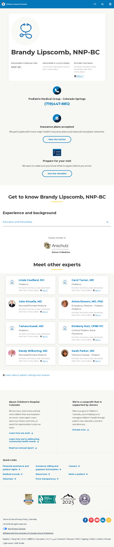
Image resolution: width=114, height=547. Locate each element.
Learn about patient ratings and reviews (27, 375)
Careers (73, 466)
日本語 (92, 539)
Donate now (79, 430)
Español (6, 539)
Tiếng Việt (15, 539)
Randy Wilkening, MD (33, 350)
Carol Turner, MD (83, 280)
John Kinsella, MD (30, 301)
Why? (80, 76)
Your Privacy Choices (16, 529)
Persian (108, 539)
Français (70, 539)
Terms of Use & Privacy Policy (15, 519)
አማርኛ (47, 539)
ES (96, 4)
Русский (40, 539)
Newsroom (41, 474)
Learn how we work (19, 433)
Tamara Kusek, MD (31, 326)
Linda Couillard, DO (31, 280)
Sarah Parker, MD (83, 350)
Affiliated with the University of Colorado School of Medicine (28, 533)
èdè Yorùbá (19, 543)
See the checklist (57, 173)
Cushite (99, 539)
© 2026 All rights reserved (15, 524)
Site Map (33, 519)
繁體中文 (31, 539)
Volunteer (8, 479)
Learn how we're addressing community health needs (24, 440)
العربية (54, 539)
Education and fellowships (17, 222)
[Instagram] (108, 520)
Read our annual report (21, 448)
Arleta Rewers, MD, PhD (87, 301)
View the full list (57, 139)
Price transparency (46, 479)
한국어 (23, 539)
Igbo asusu (8, 543)
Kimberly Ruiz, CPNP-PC (87, 326)
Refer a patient (77, 474)
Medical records (11, 474)
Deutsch (61, 539)
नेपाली (77, 539)
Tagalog (84, 539)
